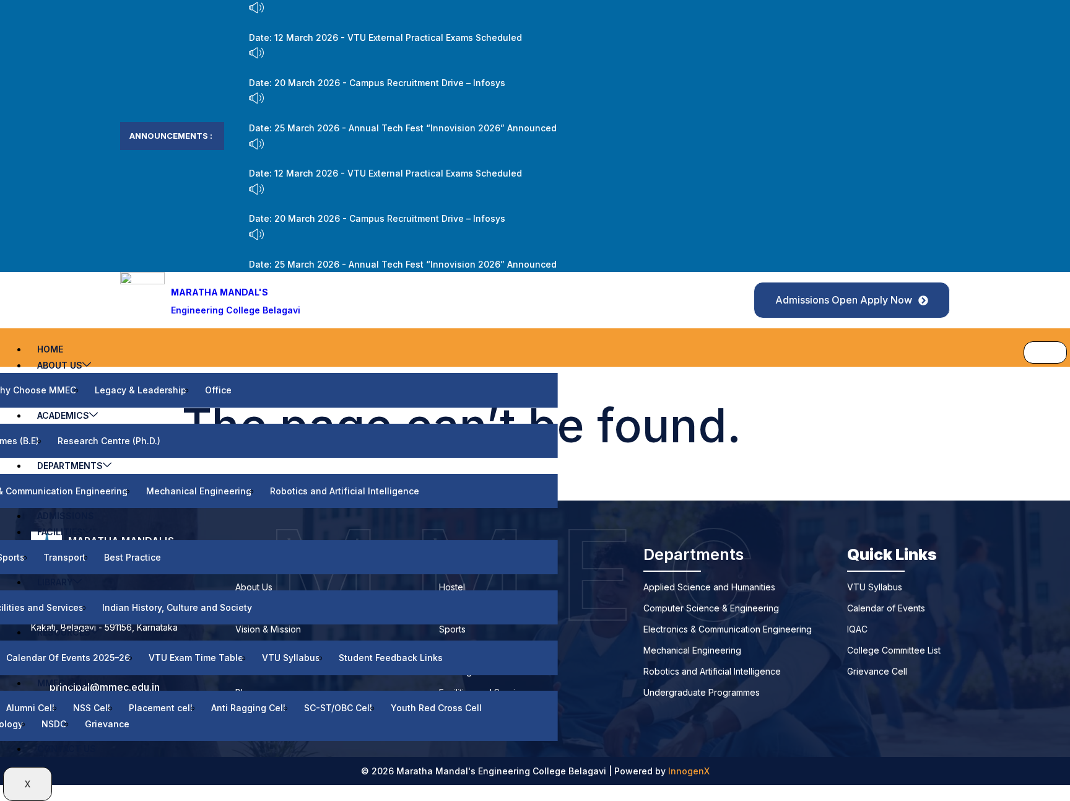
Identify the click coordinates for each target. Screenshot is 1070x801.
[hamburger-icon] (1045, 352)
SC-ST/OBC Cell (338, 708)
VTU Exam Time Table (196, 657)
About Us (59, 365)
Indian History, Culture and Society (177, 607)
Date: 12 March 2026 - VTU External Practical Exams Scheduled (385, 37)
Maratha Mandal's (219, 292)
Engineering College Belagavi (235, 310)
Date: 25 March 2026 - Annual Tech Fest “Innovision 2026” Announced (403, 128)
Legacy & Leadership (140, 390)
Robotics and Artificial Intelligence (344, 491)
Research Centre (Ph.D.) (109, 441)
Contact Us (66, 748)
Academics (63, 415)
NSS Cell (91, 708)
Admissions (65, 515)
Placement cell (161, 708)
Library (55, 582)
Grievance (107, 724)
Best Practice (132, 557)
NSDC (53, 724)
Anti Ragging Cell (248, 708)
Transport (64, 557)
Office (218, 390)
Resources (63, 632)
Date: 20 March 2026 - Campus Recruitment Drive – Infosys (377, 82)
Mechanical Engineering (198, 491)
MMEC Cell (63, 683)
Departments (70, 465)
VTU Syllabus (291, 657)
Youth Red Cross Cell (436, 708)
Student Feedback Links (391, 657)
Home (50, 349)
